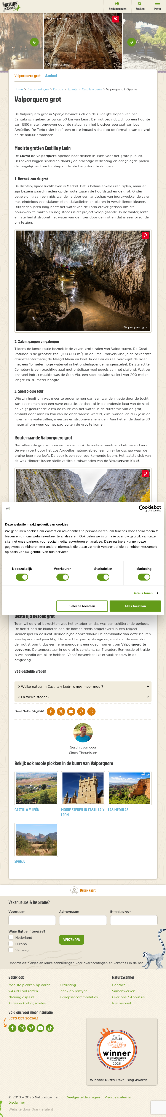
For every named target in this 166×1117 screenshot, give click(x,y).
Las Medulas (118, 809)
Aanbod (51, 75)
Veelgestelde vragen (83, 1097)
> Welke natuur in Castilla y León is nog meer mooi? (60, 686)
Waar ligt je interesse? (26, 931)
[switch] (62, 577)
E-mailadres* (120, 911)
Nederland (23, 937)
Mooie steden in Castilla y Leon (82, 812)
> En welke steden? (33, 697)
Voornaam (17, 911)
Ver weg (22, 950)
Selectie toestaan (82, 606)
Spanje (19, 861)
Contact (118, 985)
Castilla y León (26, 809)
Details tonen (142, 593)
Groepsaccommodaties (79, 997)
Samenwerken (123, 991)
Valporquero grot (27, 75)
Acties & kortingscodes (27, 1003)
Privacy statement (119, 1097)
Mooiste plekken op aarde (29, 985)
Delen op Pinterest (115, 19)
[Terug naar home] (11, 6)
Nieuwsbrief (121, 1003)
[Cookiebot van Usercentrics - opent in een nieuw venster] (142, 508)
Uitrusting (68, 985)
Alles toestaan (135, 606)
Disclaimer (16, 1102)
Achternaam (69, 911)
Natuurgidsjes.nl (21, 997)
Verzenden (71, 939)
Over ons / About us (128, 997)
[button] (34, 42)
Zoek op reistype (74, 991)
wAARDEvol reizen (23, 991)
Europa (21, 944)
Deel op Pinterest (145, 235)
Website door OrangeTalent (30, 1109)
